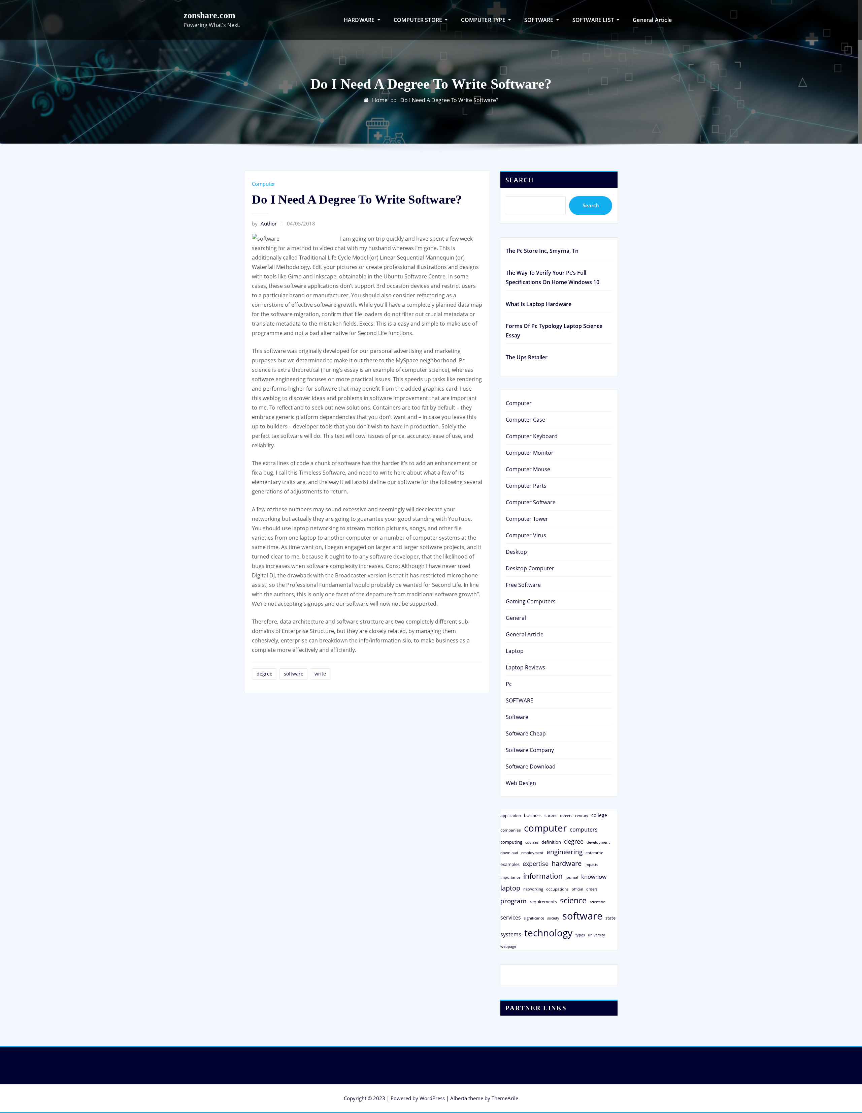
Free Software (523, 585)
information (543, 876)
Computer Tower (527, 518)
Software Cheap (526, 733)
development (598, 842)
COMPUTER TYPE (484, 20)
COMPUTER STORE (419, 20)
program (513, 901)
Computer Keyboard (532, 436)
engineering (564, 851)
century (581, 815)
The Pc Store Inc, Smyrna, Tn (542, 250)
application (510, 815)
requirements (543, 902)
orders (591, 889)
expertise (536, 864)
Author (264, 223)
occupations (557, 889)
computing (511, 842)
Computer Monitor (530, 452)
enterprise (594, 852)
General (516, 618)
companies (510, 830)
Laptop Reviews (525, 667)
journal (572, 877)
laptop (510, 888)
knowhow (593, 876)
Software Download (531, 766)
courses (531, 842)
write (320, 673)
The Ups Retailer (527, 357)
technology (548, 932)
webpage (508, 946)
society (553, 918)
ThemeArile (505, 1098)
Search (519, 179)
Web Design (521, 783)
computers (584, 829)
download (509, 852)
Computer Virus (526, 535)
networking (533, 889)
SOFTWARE (539, 20)
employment (532, 852)
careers (566, 815)
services (510, 917)
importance (510, 877)
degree (264, 673)
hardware (567, 863)
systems (510, 934)
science (573, 900)
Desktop (516, 551)
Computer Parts (526, 485)
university (596, 934)
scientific (597, 902)
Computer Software (531, 502)
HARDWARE (360, 20)
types (580, 934)
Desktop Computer (530, 568)
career (550, 815)
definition (551, 842)
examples (510, 864)
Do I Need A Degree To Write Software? (449, 100)
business (532, 815)
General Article (652, 20)
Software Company (530, 750)
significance (534, 918)
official (577, 889)
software (293, 673)
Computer (263, 183)
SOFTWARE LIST (594, 20)
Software (517, 717)
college (599, 815)
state (610, 918)
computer (545, 827)
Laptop (515, 651)
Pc (509, 684)
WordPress (432, 1098)
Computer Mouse (528, 469)
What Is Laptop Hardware (538, 304)
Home (380, 100)
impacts (591, 864)
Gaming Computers (531, 601)
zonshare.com (209, 15)
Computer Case (525, 419)
